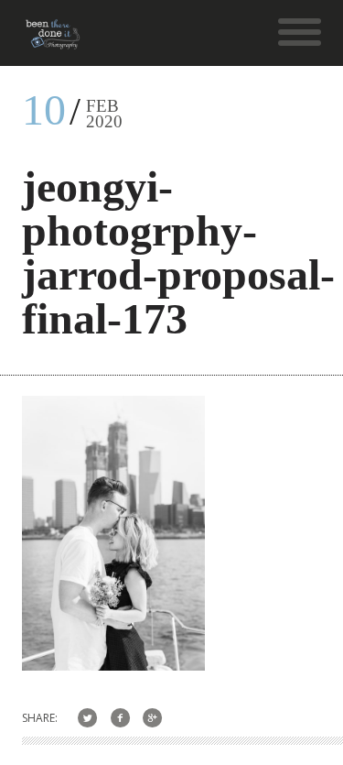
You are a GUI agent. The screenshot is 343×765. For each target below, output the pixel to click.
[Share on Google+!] (153, 718)
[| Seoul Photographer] (52, 41)
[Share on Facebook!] (120, 718)
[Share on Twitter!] (87, 718)
